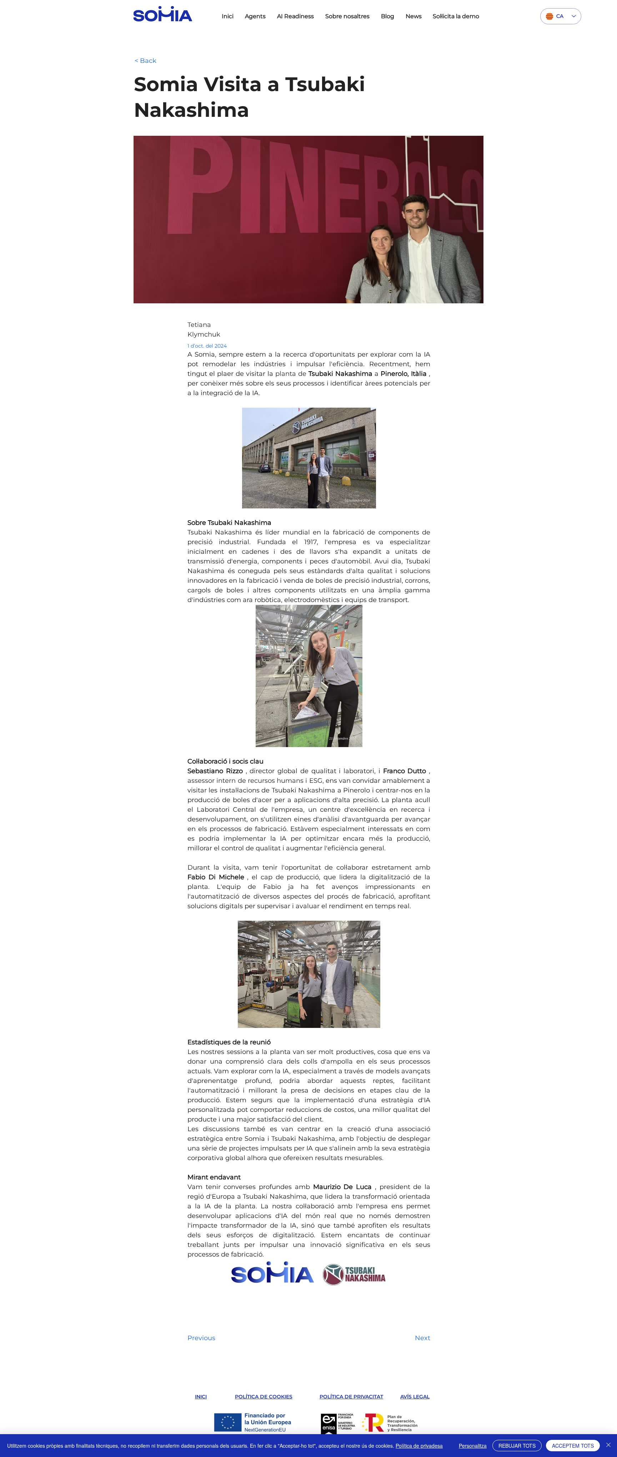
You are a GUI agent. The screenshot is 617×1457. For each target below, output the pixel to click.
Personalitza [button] (473, 1445)
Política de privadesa (419, 1445)
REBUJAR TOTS (517, 1445)
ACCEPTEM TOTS (573, 1445)
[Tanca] (608, 1445)
